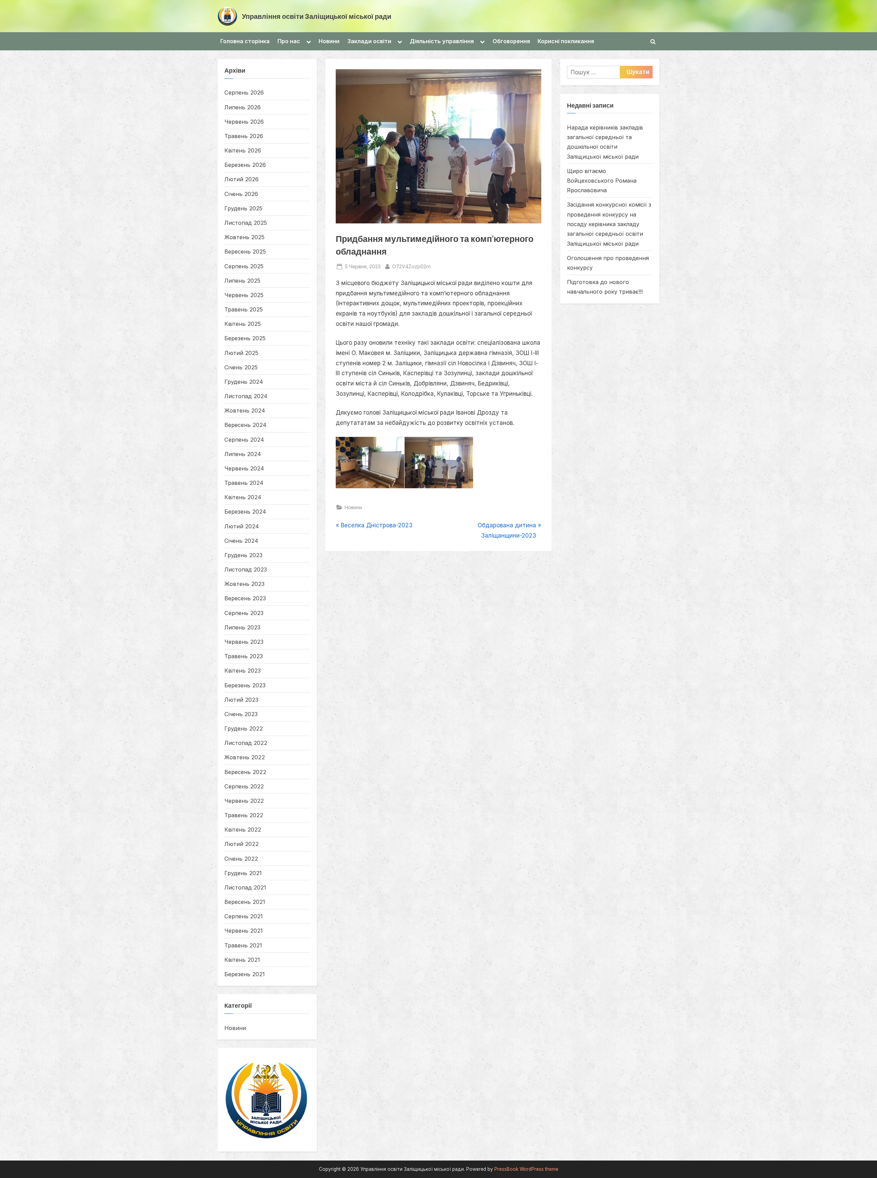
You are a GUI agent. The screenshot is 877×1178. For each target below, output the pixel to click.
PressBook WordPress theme (526, 1169)
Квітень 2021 (242, 959)
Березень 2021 (244, 974)
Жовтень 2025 (244, 237)
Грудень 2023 (243, 555)
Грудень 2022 (243, 728)
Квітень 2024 (242, 497)
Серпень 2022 (244, 786)
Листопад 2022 (245, 742)
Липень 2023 (242, 627)
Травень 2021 (243, 945)
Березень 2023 (244, 685)
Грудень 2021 (243, 873)
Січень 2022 (241, 858)
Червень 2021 (243, 930)
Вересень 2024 (245, 424)
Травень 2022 (243, 815)
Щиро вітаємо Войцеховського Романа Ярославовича (602, 181)
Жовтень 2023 (244, 583)
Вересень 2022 (245, 772)
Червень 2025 (243, 295)
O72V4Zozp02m (411, 266)
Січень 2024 (241, 540)
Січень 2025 (241, 367)
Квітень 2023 (242, 670)
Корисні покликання (566, 41)
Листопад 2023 (245, 569)
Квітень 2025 (242, 323)
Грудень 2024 (243, 381)
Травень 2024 (243, 482)
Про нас (288, 41)
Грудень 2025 (243, 208)
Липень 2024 (242, 454)
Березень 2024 (245, 511)
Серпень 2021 (243, 916)
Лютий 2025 (241, 352)
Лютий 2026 (241, 179)
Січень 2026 (241, 194)
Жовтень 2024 (244, 410)
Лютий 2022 (241, 843)
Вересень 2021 (244, 901)
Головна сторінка (245, 41)
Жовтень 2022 (244, 757)
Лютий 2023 (241, 699)
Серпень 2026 (244, 92)
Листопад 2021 (245, 887)
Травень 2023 (243, 656)
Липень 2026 (242, 107)
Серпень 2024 (244, 439)
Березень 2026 (245, 164)
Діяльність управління (442, 41)
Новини (329, 41)
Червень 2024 (244, 468)
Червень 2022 (244, 800)
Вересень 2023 (245, 598)
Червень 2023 (243, 641)
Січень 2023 (241, 714)
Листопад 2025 (245, 222)
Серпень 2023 (243, 613)
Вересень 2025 (245, 251)
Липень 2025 (242, 280)
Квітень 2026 (242, 150)
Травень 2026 (243, 136)
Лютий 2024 (241, 526)
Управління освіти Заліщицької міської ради (316, 16)
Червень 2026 (244, 121)
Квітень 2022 (242, 829)
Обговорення (511, 41)
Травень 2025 (243, 309)
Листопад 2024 (246, 396)
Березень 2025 (244, 338)
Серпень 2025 (243, 266)
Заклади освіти (369, 41)
